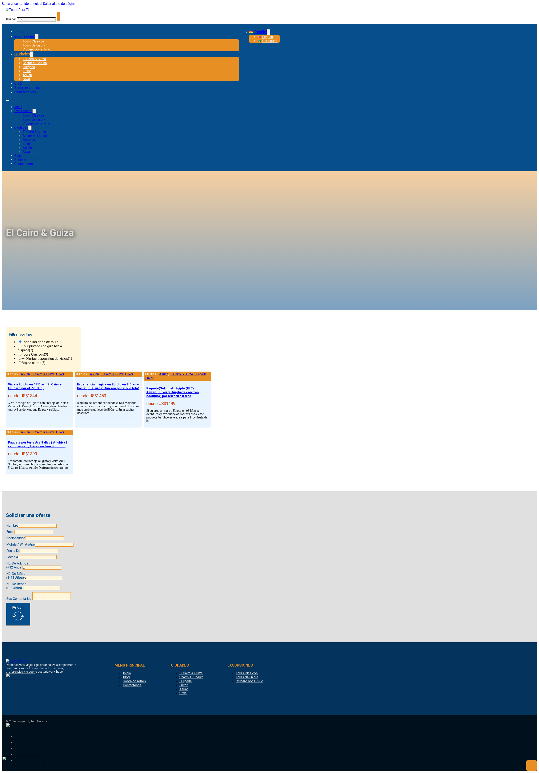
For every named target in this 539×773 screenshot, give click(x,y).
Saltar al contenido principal (22, 4)
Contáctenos (25, 92)
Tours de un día (34, 45)
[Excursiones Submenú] (37, 36)
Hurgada (29, 67)
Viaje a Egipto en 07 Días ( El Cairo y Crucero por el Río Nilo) (35, 386)
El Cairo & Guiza (34, 59)
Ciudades (22, 54)
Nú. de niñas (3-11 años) (15, 576)
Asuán (27, 75)
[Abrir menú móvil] (7, 100)
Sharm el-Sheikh (35, 63)
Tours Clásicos (34, 41)
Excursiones (24, 36)
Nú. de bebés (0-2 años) (16, 586)
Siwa (26, 79)
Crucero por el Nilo (36, 49)
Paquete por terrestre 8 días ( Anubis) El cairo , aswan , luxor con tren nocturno (38, 444)
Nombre (12, 525)
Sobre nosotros (27, 87)
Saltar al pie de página (59, 4)
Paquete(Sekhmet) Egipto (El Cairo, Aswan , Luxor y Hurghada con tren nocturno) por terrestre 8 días (172, 392)
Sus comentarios (19, 599)
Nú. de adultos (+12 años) (17, 565)
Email (10, 532)
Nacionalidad (15, 538)
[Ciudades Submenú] (31, 54)
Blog (18, 83)
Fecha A (12, 557)
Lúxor (27, 71)
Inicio (18, 31)
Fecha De (13, 551)
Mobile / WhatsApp (20, 544)
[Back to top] (531, 765)
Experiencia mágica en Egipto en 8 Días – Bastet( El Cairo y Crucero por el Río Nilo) (108, 386)
